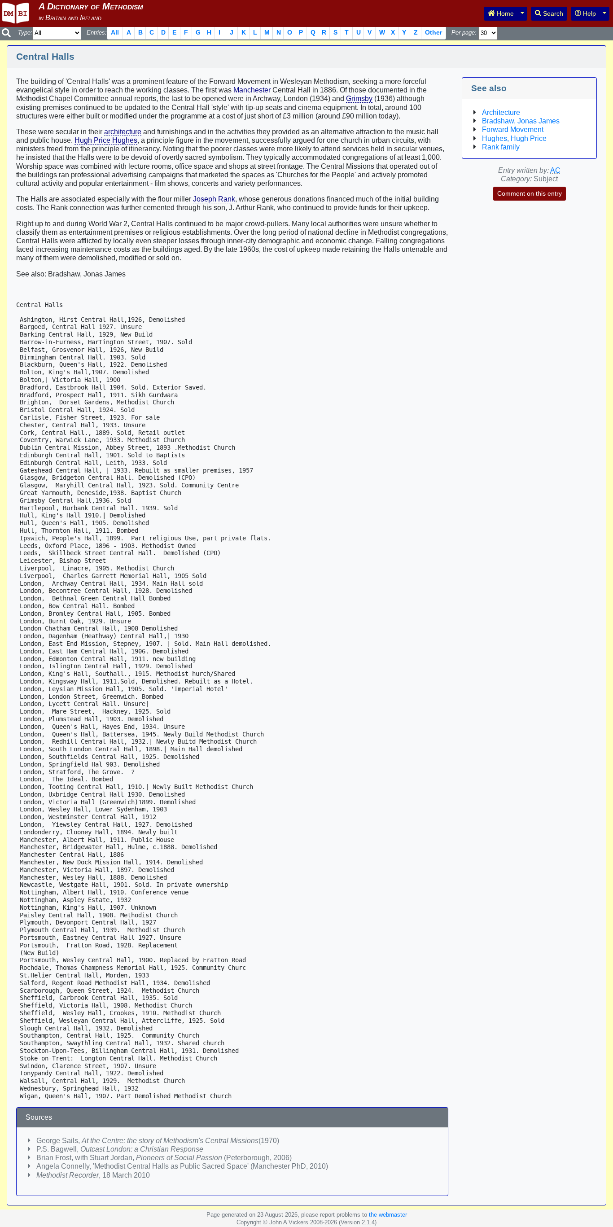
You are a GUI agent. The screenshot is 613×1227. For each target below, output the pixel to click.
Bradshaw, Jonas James (521, 121)
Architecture (501, 112)
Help (588, 13)
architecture (122, 132)
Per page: (464, 32)
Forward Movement (512, 129)
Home (504, 13)
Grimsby (359, 98)
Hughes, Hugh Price (514, 138)
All (115, 32)
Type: (25, 32)
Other (433, 32)
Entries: (97, 32)
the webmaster (388, 1214)
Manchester (252, 90)
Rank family (501, 147)
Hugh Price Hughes (105, 140)
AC (555, 170)
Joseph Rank (214, 199)
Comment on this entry (529, 193)
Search (552, 13)
